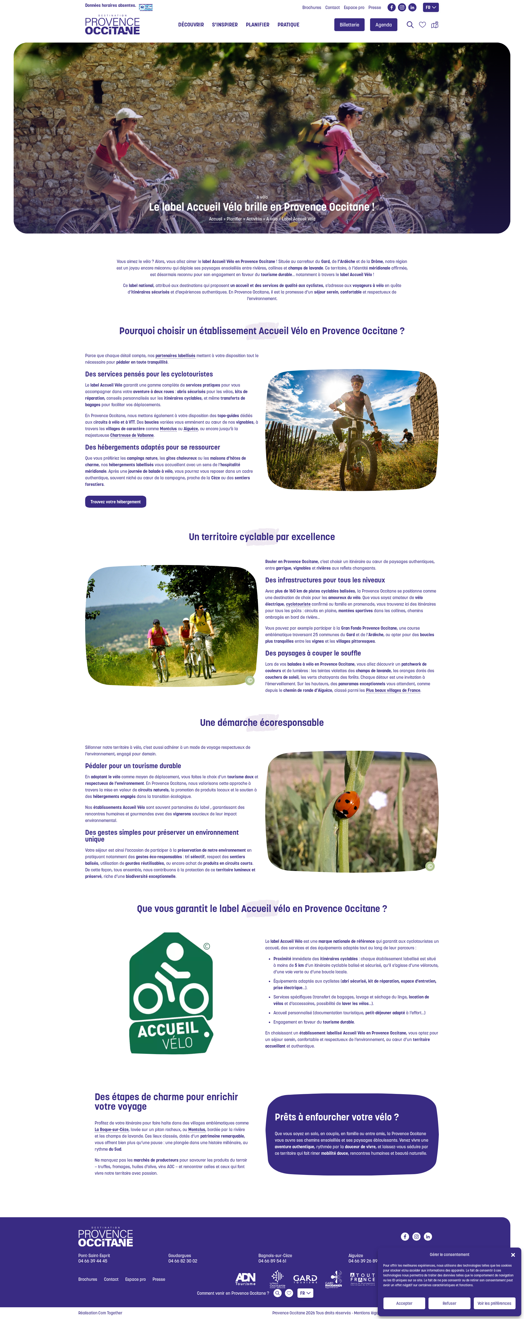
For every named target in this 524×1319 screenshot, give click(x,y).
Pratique (288, 24)
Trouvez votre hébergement (116, 501)
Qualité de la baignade (175, 7)
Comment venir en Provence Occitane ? (233, 1293)
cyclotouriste (298, 604)
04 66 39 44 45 (92, 1261)
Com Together (110, 1312)
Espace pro (354, 7)
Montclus (168, 428)
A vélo (272, 219)
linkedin (412, 7)
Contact (332, 7)
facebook (392, 7)
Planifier (234, 219)
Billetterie (349, 25)
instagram (402, 7)
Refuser (449, 1303)
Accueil (215, 219)
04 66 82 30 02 (182, 1261)
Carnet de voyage (422, 24)
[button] (513, 1254)
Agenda (384, 25)
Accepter (404, 1303)
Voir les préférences (494, 1303)
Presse (374, 7)
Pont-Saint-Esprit (94, 1255)
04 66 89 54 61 (272, 1261)
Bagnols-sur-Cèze (275, 1255)
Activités (254, 219)
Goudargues (179, 1255)
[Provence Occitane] (112, 24)
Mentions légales (368, 1312)
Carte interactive (435, 24)
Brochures (311, 7)
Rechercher (410, 24)
